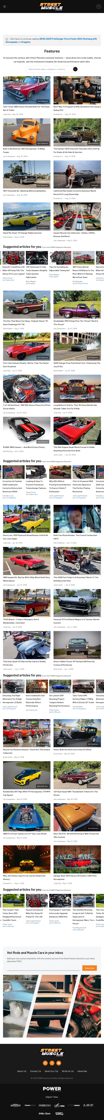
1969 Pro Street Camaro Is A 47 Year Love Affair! (25, 833)
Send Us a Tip (51, 1071)
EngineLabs (9, 280)
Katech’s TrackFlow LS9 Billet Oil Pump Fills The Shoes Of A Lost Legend (13, 270)
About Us (21, 1071)
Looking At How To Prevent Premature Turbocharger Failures (36, 484)
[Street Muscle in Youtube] (58, 1063)
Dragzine (25, 42)
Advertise (82, 1071)
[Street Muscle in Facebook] (52, 1063)
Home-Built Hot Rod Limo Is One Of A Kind (72, 749)
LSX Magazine (10, 498)
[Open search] (98, 6)
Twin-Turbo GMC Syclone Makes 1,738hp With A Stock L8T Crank (83, 698)
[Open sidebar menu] (4, 6)
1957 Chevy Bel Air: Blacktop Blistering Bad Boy (24, 191)
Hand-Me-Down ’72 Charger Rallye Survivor (22, 233)
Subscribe (89, 968)
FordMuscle (56, 712)
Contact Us (35, 1071)
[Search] (75, 69)
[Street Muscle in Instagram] (45, 1063)
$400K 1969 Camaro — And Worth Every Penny (24, 447)
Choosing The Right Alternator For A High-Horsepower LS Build (12, 698)
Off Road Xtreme (81, 283)
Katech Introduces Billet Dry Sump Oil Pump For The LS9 (34, 913)
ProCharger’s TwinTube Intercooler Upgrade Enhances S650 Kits (60, 913)
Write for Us (68, 1071)
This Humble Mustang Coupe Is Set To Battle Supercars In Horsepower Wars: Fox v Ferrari (83, 917)
